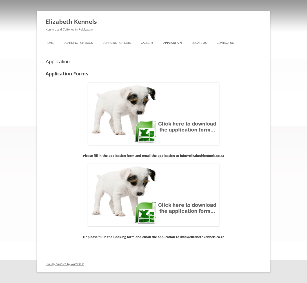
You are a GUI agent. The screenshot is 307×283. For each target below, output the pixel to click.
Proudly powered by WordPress (65, 264)
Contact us (225, 42)
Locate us (199, 42)
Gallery (147, 42)
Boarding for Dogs (78, 42)
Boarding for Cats (117, 42)
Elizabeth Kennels (71, 22)
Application (172, 43)
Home (50, 42)
